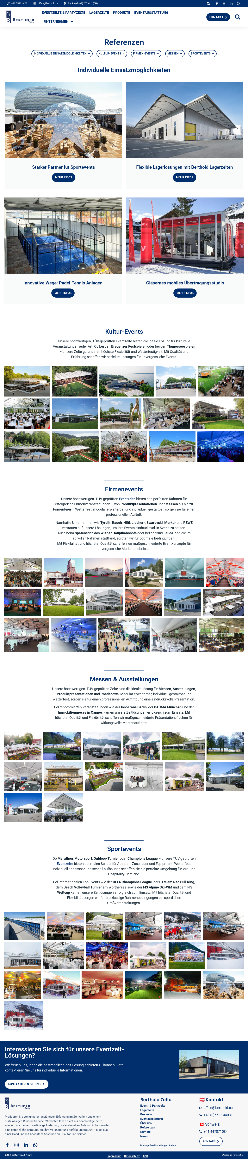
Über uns (146, 1123)
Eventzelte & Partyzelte (63, 12)
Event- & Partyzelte (152, 1105)
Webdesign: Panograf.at (232, 1155)
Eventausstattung (151, 12)
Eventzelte (127, 499)
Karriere (145, 1131)
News (144, 1136)
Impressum (114, 1156)
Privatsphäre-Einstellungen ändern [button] (158, 1145)
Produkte (121, 12)
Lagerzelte (99, 12)
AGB (145, 1156)
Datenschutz (132, 1156)
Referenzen (147, 1127)
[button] (208, 3)
